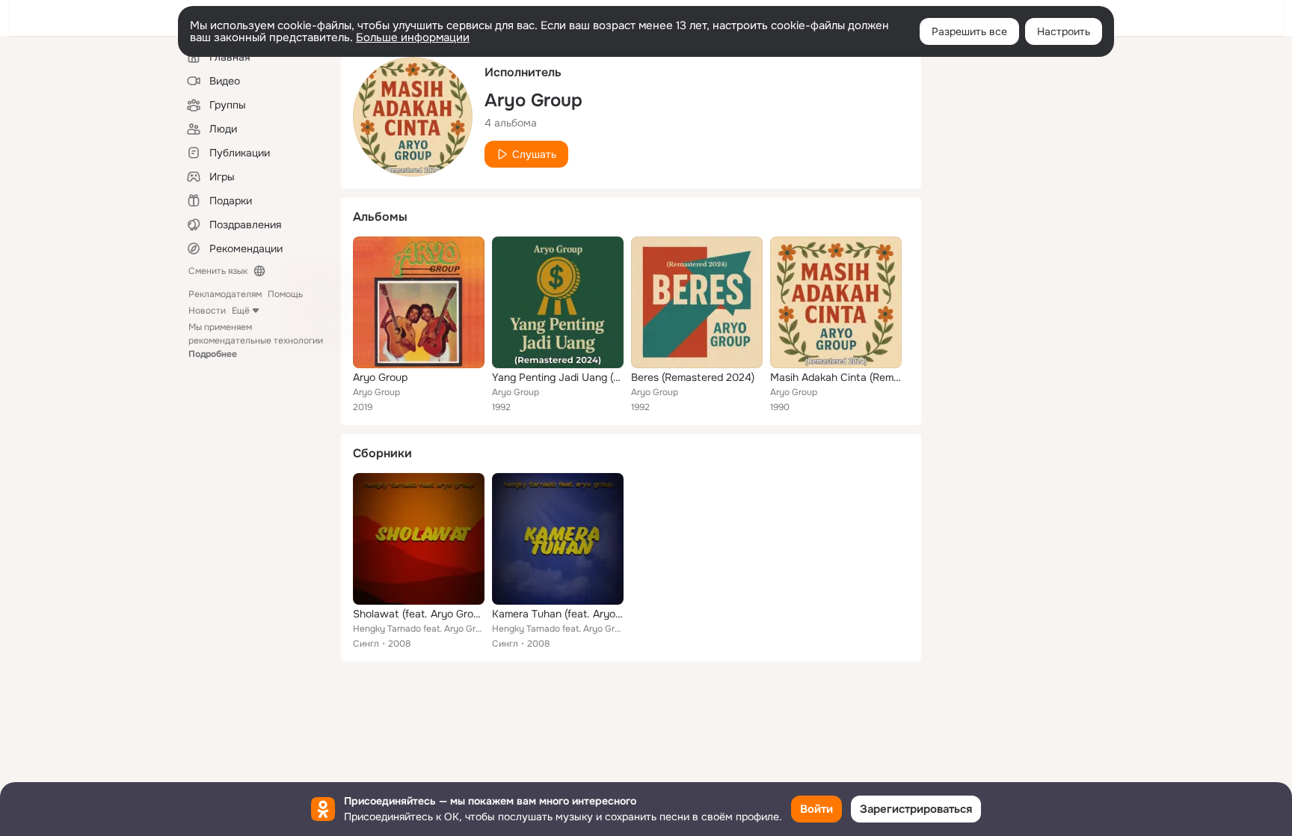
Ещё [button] (241, 311)
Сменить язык (217, 271)
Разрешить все (969, 31)
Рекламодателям (225, 294)
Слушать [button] (534, 154)
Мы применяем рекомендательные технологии (255, 340)
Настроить (1063, 31)
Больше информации (413, 37)
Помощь (285, 294)
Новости (207, 311)
